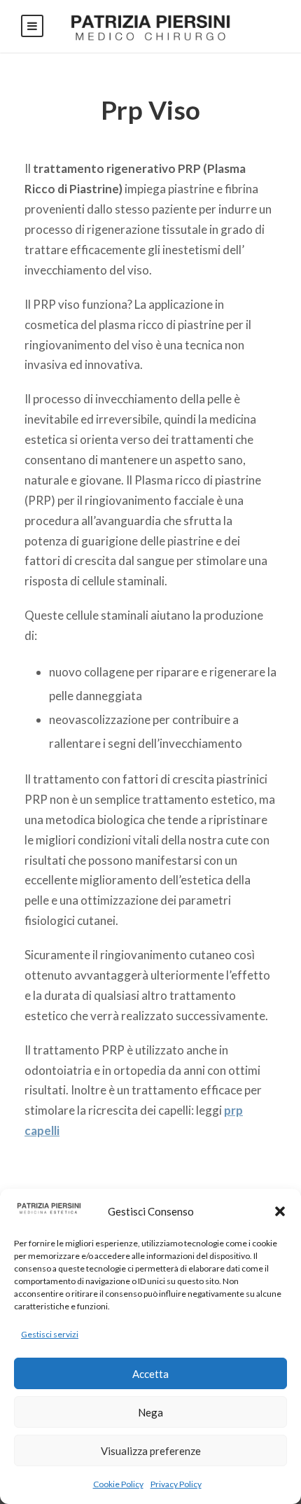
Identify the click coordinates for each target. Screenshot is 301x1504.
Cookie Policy (118, 1484)
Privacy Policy (176, 1484)
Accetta (150, 1373)
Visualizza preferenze (151, 1450)
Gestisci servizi (49, 1334)
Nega (150, 1412)
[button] (280, 1211)
